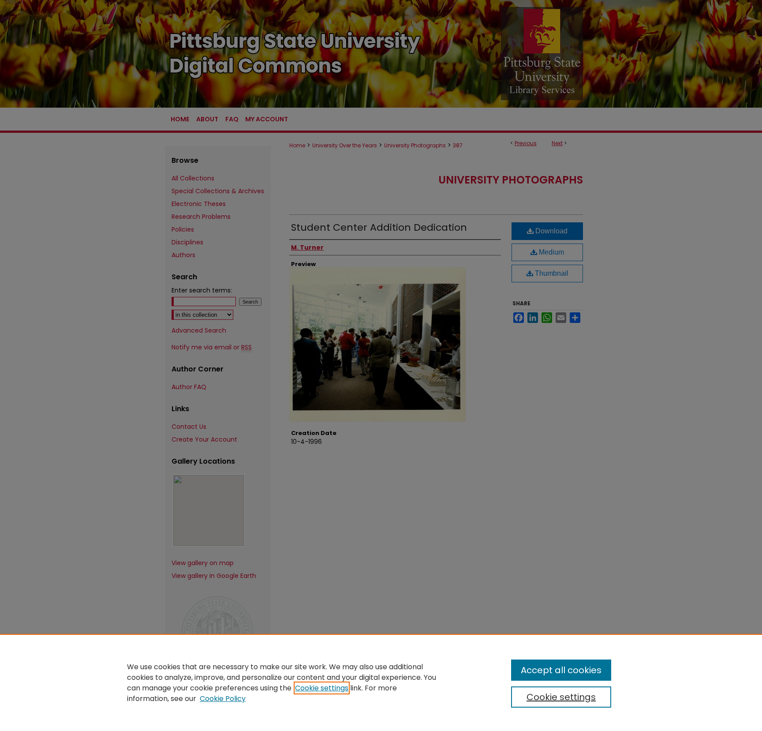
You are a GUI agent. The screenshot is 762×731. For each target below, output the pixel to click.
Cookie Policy (223, 699)
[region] (381, 682)
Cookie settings (321, 688)
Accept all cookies (561, 670)
